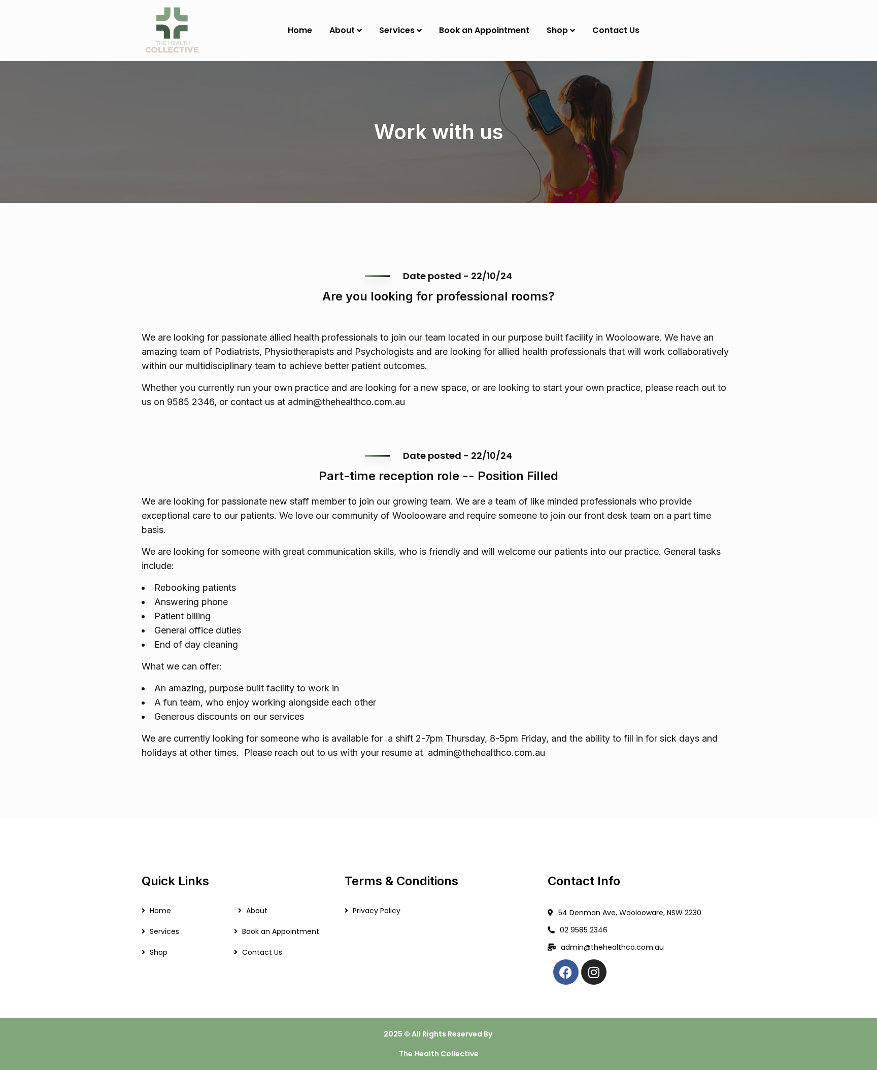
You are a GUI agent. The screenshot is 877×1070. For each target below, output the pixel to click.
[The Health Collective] (171, 30)
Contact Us (262, 952)
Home (160, 911)
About (256, 911)
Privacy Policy (376, 911)
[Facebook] (566, 972)
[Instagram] (593, 972)
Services (164, 931)
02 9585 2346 (584, 930)
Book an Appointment (280, 931)
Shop (158, 952)
